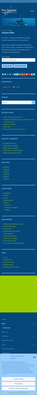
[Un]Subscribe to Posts (11, 267)
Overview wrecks (15, 153)
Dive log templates (11, 207)
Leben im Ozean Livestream (12, 117)
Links (3, 344)
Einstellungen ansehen (18, 388)
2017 (5, 176)
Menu (32, 11)
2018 (5, 174)
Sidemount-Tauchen (10, 238)
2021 (5, 167)
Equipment (7, 193)
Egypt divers (7, 146)
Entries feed (7, 260)
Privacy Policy (20, 392)
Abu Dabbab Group (9, 150)
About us (8, 205)
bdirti (5, 153)
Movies (5, 195)
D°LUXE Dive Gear (9, 226)
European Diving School (11, 231)
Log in (5, 257)
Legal (26, 392)
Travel (5, 198)
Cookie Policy (12, 392)
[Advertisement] (18, 294)
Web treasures (8, 200)
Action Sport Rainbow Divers (13, 224)
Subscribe (6, 328)
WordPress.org (8, 264)
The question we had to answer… (14, 129)
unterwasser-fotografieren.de (13, 243)
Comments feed (8, 262)
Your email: (6, 57)
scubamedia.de (8, 233)
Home (3, 30)
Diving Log (7, 229)
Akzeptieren (18, 379)
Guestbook (5, 353)
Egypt (16, 146)
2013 (5, 179)
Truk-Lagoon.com (9, 241)
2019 (5, 172)
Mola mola (7, 127)
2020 (5, 169)
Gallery (7, 210)
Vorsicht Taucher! (9, 124)
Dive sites (5, 336)
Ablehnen (19, 384)
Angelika (6, 143)
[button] (34, 357)
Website (6, 203)
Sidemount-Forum (9, 236)
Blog (6, 30)
